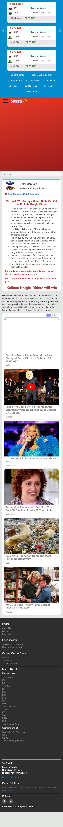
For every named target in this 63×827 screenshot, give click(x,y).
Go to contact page (11, 777)
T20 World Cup (9, 677)
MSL (4, 703)
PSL (4, 691)
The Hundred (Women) (13, 740)
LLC (4, 720)
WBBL (5, 737)
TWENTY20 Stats (10, 663)
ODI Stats (6, 657)
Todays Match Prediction (13, 644)
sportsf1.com (43, 298)
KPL (4, 712)
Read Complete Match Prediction (23, 193)
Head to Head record (12, 647)
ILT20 (4, 718)
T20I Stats (7, 660)
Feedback (6, 634)
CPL (4, 688)
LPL (4, 694)
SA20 (4, 715)
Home (9, 173)
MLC (4, 700)
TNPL (4, 709)
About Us (6, 628)
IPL (3, 680)
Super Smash (8, 706)
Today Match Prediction (41, 74)
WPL (4, 734)
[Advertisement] (31, 138)
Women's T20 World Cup (13, 731)
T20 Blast (6, 686)
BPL (4, 697)
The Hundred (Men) (11, 723)
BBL (4, 683)
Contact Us (7, 631)
